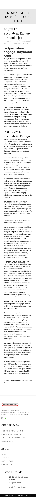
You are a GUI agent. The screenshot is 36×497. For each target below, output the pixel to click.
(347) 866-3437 (15, 483)
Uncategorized (24, 41)
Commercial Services (11, 434)
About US (5, 458)
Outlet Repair (8, 441)
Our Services (7, 461)
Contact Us (6, 464)
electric (7, 43)
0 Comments (16, 43)
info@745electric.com (17, 487)
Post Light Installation (13, 438)
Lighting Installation (12, 431)
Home (4, 454)
